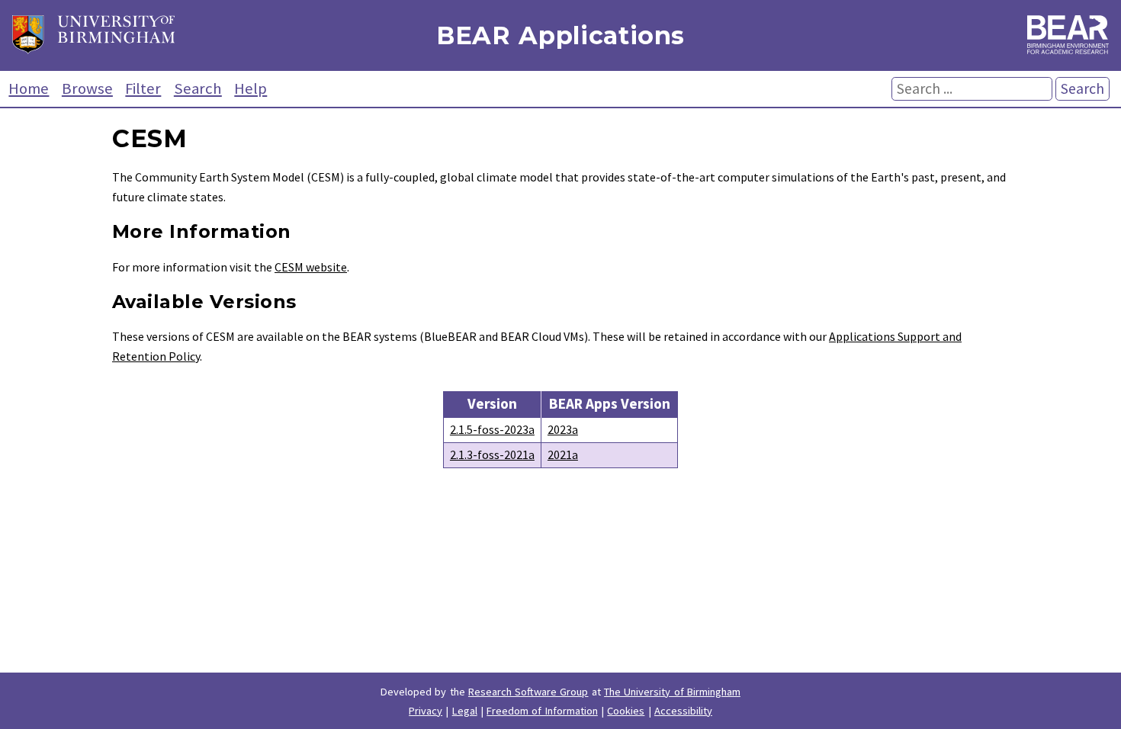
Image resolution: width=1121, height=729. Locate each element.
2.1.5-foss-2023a (492, 429)
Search (198, 88)
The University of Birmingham (672, 691)
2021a (563, 454)
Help (250, 88)
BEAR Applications (560, 35)
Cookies (625, 711)
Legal (464, 711)
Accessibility (683, 711)
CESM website (311, 267)
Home (28, 88)
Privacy (425, 711)
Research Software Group (528, 691)
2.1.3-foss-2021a (492, 454)
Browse (87, 88)
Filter (143, 88)
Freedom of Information (542, 711)
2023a (563, 429)
